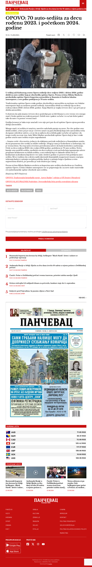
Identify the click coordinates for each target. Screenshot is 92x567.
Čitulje (36, 529)
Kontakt (63, 517)
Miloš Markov (26, 190)
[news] (15, 472)
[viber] (73, 35)
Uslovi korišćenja (67, 525)
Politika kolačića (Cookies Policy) (73, 529)
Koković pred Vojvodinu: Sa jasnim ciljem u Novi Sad (31, 291)
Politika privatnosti (68, 521)
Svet (7, 529)
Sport (23, 293)
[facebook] (58, 35)
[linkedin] (83, 35)
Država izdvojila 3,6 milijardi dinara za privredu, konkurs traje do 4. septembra (42, 283)
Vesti (23, 286)
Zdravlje (36, 517)
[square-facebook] (27, 544)
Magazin (36, 521)
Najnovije (26, 250)
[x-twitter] (33, 544)
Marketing (64, 533)
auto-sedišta (12, 190)
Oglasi (35, 525)
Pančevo (24, 260)
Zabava (8, 525)
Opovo (38, 190)
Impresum (63, 513)
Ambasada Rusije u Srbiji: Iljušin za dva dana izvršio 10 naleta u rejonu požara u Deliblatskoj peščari (47, 266)
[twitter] (63, 35)
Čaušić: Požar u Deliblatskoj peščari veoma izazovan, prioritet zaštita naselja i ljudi (43, 275)
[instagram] (38, 544)
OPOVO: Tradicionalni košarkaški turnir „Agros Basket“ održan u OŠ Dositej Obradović (43, 178)
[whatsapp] (68, 35)
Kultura (36, 513)
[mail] (78, 35)
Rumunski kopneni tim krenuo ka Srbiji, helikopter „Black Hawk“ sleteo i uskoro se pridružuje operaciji (15, 484)
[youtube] (43, 544)
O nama (62, 509)
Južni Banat (12, 13)
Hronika (9, 517)
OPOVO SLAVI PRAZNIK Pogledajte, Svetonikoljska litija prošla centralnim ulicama (42, 182)
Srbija (35, 509)
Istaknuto (66, 250)
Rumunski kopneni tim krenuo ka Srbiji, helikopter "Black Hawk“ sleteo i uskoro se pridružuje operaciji (43, 257)
